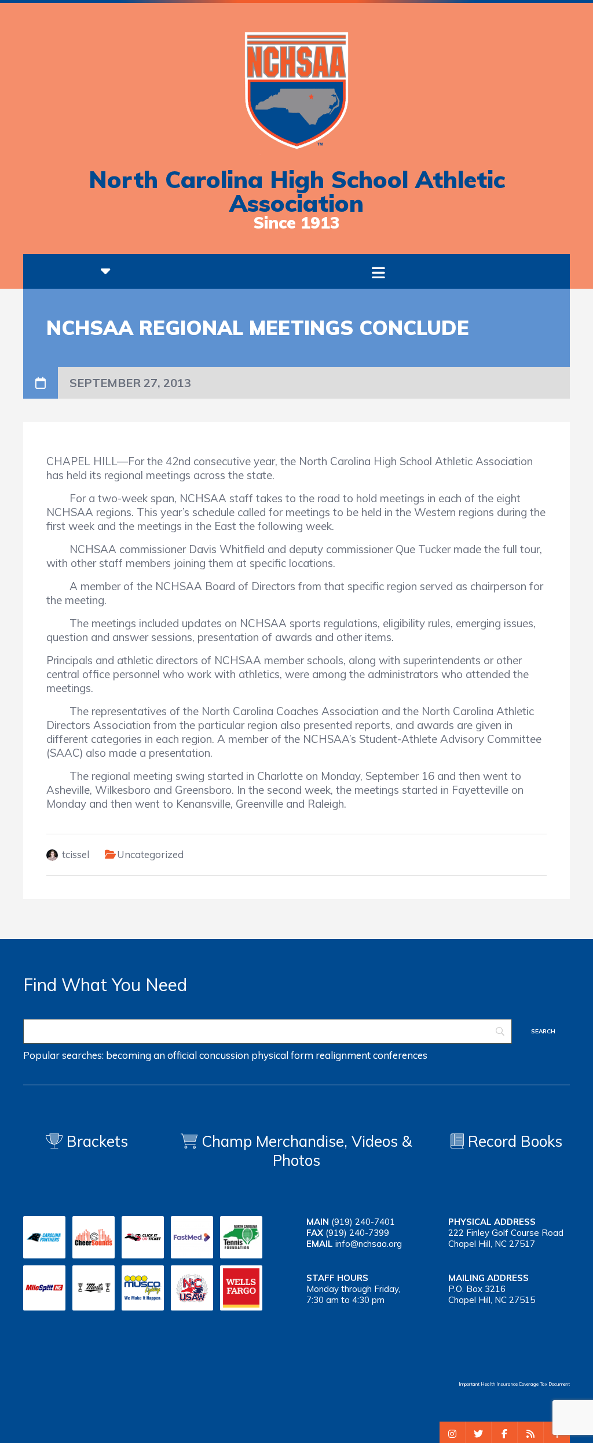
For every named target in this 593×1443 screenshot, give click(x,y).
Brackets (95, 1141)
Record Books (513, 1141)
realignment (343, 1055)
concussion (224, 1055)
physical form (282, 1055)
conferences (400, 1055)
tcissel (75, 854)
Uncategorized (150, 854)
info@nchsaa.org (368, 1243)
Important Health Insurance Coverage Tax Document (514, 1384)
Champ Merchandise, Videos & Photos (307, 1151)
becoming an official (151, 1055)
